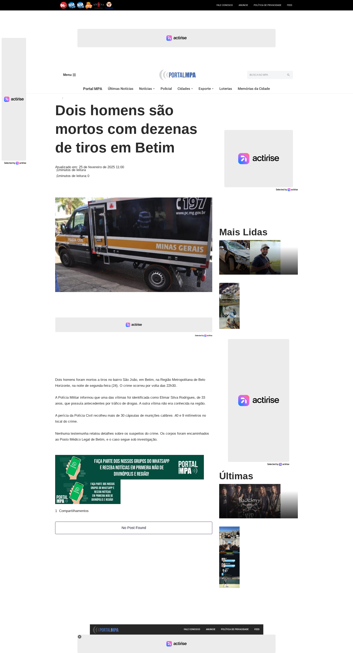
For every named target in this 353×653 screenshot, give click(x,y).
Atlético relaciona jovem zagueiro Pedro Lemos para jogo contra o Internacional (265, 581)
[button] (154, 89)
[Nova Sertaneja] (80, 5)
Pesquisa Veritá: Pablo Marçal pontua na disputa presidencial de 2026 (268, 552)
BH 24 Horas (73, 98)
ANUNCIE (243, 5)
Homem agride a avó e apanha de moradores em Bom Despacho (265, 320)
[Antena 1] (98, 5)
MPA (58, 98)
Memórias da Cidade (254, 89)
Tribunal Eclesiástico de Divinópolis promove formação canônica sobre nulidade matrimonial (267, 543)
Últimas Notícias (120, 89)
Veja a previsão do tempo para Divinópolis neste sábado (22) (263, 529)
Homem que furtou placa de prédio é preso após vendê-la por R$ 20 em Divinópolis (268, 311)
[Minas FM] (89, 5)
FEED (289, 5)
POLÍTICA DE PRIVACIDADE (267, 5)
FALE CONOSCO (225, 5)
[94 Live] (63, 5)
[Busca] (288, 75)
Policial (166, 89)
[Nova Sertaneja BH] (72, 5)
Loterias (225, 89)
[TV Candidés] (109, 5)
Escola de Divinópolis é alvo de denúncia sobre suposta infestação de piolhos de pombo (267, 299)
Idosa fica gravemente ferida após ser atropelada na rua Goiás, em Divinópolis (269, 288)
